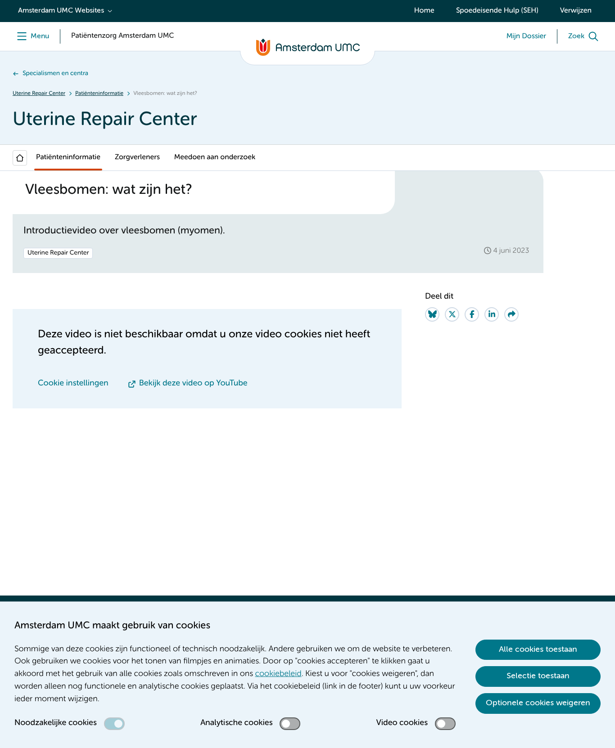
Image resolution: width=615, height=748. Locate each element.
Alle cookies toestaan (538, 649)
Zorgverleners (137, 157)
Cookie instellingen (73, 384)
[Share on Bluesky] (432, 314)
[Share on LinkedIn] (491, 314)
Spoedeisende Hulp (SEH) (497, 10)
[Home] (20, 158)
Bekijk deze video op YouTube (193, 384)
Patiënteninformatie (99, 93)
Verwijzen (576, 10)
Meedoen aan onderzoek (214, 157)
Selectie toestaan (538, 676)
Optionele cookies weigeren (538, 703)
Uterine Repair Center (39, 93)
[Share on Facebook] (472, 314)
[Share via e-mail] (511, 314)
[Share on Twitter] (452, 314)
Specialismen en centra (55, 74)
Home (424, 10)
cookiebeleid (278, 674)
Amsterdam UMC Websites (61, 10)
